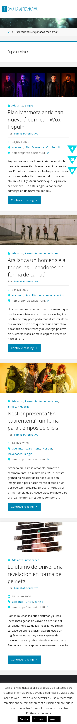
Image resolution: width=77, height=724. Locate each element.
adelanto (17, 147)
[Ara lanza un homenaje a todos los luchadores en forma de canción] (38, 230)
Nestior (47, 448)
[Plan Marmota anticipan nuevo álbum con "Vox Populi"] (38, 82)
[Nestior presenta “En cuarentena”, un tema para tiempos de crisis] (38, 378)
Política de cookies (38, 713)
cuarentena (32, 448)
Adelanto (17, 105)
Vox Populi (52, 147)
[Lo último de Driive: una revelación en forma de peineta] (38, 537)
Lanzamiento (33, 253)
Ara (27, 295)
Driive (29, 601)
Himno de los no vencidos (48, 295)
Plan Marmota (34, 147)
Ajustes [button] (54, 719)
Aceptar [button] (24, 719)
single (29, 105)
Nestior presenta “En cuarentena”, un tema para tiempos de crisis (33, 420)
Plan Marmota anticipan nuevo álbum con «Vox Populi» (35, 119)
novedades (51, 253)
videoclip (24, 406)
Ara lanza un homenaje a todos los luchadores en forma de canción (36, 267)
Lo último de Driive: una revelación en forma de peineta (35, 573)
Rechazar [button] (39, 719)
